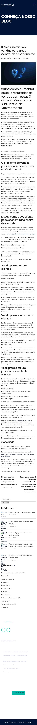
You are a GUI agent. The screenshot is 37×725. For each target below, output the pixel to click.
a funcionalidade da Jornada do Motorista (21, 234)
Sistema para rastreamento (12, 672)
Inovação (4, 582)
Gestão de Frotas (6, 579)
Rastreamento (5, 595)
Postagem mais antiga (9, 482)
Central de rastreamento (11, 668)
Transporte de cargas (7, 604)
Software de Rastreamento (9, 598)
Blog (2, 569)
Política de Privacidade (25, 722)
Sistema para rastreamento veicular (15, 661)
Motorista (4, 591)
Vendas (26, 58)
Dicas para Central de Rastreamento (12, 573)
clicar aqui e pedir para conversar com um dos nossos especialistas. (17, 454)
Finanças (4, 576)
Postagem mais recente (28, 484)
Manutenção (5, 588)
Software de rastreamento (11, 665)
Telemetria (4, 601)
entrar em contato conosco (21, 421)
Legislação (4, 585)
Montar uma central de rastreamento (15, 652)
